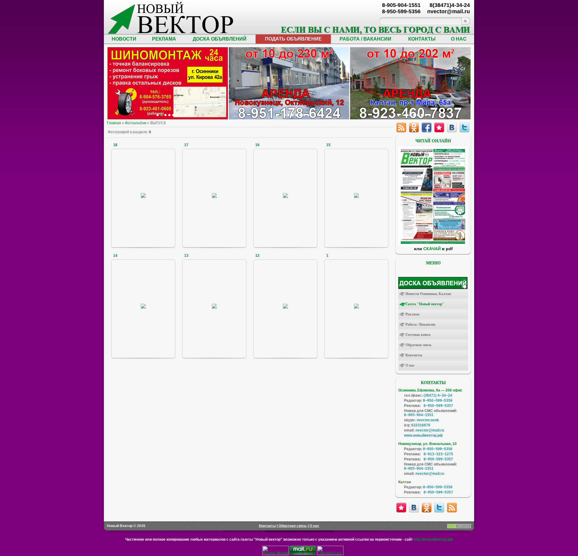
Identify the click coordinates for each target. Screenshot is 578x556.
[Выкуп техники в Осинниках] (308, 115)
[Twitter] (464, 127)
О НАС (459, 38)
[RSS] (401, 127)
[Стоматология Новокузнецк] (185, 115)
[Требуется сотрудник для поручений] (406, 115)
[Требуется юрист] (398, 115)
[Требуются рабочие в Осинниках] (425, 115)
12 (257, 255)
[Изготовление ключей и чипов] (181, 115)
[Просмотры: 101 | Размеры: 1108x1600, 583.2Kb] (356, 305)
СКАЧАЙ (432, 248)
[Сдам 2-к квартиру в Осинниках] (429, 115)
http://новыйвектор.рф (433, 539)
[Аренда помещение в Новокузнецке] (165, 115)
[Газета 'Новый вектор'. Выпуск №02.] (433, 245)
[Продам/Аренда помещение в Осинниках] (292, 115)
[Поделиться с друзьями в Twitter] (439, 507)
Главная (114, 123)
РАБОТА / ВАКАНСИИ (365, 38)
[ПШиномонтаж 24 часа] (161, 115)
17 (186, 145)
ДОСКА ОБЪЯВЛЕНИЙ (220, 38)
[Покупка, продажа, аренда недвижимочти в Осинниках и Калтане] (422, 115)
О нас (314, 526)
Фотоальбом (135, 123)
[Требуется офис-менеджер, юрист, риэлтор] (418, 115)
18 (115, 145)
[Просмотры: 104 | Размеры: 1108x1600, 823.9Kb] (356, 195)
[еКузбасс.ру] (330, 554)
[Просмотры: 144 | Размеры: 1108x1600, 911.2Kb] (214, 305)
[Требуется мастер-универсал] (414, 115)
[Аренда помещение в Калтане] (169, 115)
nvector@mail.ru (429, 430)
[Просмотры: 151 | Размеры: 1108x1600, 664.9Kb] (143, 305)
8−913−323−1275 (438, 454)
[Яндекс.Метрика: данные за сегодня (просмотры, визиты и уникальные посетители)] (275, 550)
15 (328, 145)
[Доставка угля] (177, 115)
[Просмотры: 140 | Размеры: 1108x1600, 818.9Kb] (214, 195)
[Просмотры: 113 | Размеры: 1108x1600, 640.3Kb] (143, 195)
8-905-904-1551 (401, 5)
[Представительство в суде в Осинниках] (304, 115)
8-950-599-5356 (401, 11)
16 (257, 145)
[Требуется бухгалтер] (402, 115)
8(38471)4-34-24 (450, 5)
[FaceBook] (426, 127)
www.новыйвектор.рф (423, 435)
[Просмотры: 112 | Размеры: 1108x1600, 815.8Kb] (285, 305)
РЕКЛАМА (164, 38)
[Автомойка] (157, 115)
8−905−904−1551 (419, 415)
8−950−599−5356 (437, 400)
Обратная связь (292, 526)
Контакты (267, 526)
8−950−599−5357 (438, 406)
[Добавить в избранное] (401, 507)
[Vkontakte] (452, 127)
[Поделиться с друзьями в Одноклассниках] (426, 507)
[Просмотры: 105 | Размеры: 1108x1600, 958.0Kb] (285, 195)
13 (186, 255)
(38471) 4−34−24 (438, 395)
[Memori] (439, 127)
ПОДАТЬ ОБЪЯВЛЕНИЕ (293, 38)
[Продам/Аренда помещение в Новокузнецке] (276, 115)
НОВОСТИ (124, 38)
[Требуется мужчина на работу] (410, 115)
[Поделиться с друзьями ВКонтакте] (414, 507)
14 (115, 255)
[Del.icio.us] (414, 127)
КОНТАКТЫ (422, 38)
